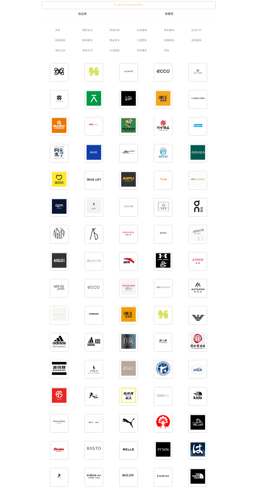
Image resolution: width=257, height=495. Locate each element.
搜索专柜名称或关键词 (130, 4)
